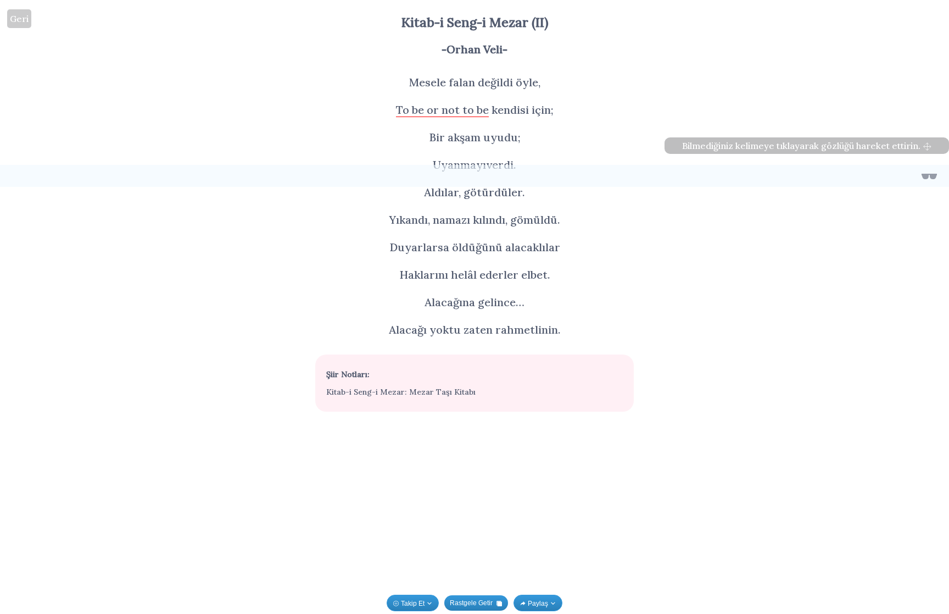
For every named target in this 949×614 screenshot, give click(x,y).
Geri (19, 18)
